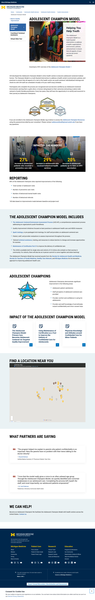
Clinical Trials (51, 549)
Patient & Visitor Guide (37, 552)
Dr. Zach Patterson (24, 486)
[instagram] (15, 563)
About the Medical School (71, 556)
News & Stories (15, 559)
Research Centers (52, 554)
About (12, 549)
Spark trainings (18, 232)
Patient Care (36, 546)
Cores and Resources (53, 556)
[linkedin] (55, 563)
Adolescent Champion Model (14, 27)
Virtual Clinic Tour (16, 39)
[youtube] (21, 563)
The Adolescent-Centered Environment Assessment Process (33, 222)
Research (52, 546)
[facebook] (12, 563)
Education (69, 546)
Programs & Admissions (71, 549)
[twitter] (18, 563)
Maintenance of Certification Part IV (25, 246)
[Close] (91, 591)
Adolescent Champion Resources (74, 120)
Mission (13, 552)
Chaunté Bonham (23, 457)
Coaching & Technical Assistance (18, 34)
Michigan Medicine (18, 546)
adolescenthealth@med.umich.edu (63, 122)
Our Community (69, 552)
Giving (12, 556)
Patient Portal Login (36, 554)
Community (14, 554)
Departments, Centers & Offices (73, 554)
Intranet (67, 559)
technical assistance (25, 240)
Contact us (22, 514)
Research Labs (52, 552)
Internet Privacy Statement (16, 596)
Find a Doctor (34, 549)
